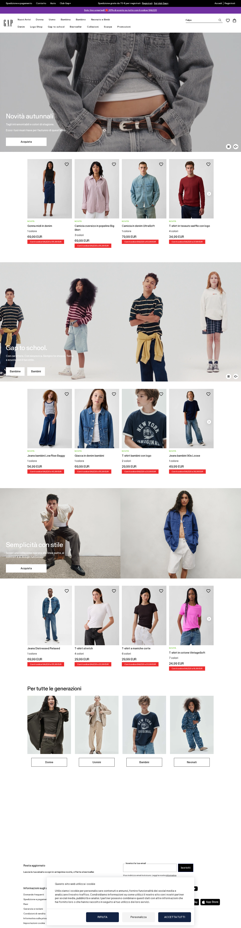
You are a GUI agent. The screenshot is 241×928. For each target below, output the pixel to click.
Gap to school (56, 26)
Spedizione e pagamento (19, 3)
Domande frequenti (33, 894)
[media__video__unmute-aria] (235, 146)
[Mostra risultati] (220, 20)
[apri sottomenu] (32, 20)
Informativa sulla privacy (36, 918)
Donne (49, 762)
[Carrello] (234, 20)
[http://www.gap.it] (8, 23)
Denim (21, 26)
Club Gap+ (65, 3)
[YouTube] (194, 888)
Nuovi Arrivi (24, 19)
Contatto (41, 3)
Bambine (15, 371)
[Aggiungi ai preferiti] (66, 164)
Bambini (36, 371)
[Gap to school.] (120, 322)
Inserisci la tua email (136, 863)
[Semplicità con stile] (120, 533)
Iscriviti (186, 867)
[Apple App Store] (210, 902)
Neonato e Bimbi (100, 19)
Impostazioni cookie (34, 923)
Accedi (218, 3)
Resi (25, 904)
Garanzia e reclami (33, 908)
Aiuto (53, 3)
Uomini (96, 762)
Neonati (192, 762)
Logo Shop (36, 26)
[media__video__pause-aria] (228, 146)
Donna (40, 19)
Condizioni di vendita (34, 913)
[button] (209, 194)
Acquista (26, 141)
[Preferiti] (228, 20)
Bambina (66, 19)
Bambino (81, 19)
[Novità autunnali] (120, 92)
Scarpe (108, 26)
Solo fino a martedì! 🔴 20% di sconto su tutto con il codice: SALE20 (120, 10)
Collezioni (93, 26)
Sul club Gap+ (161, 3)
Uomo (52, 19)
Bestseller (76, 26)
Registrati (147, 3)
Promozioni (124, 26)
